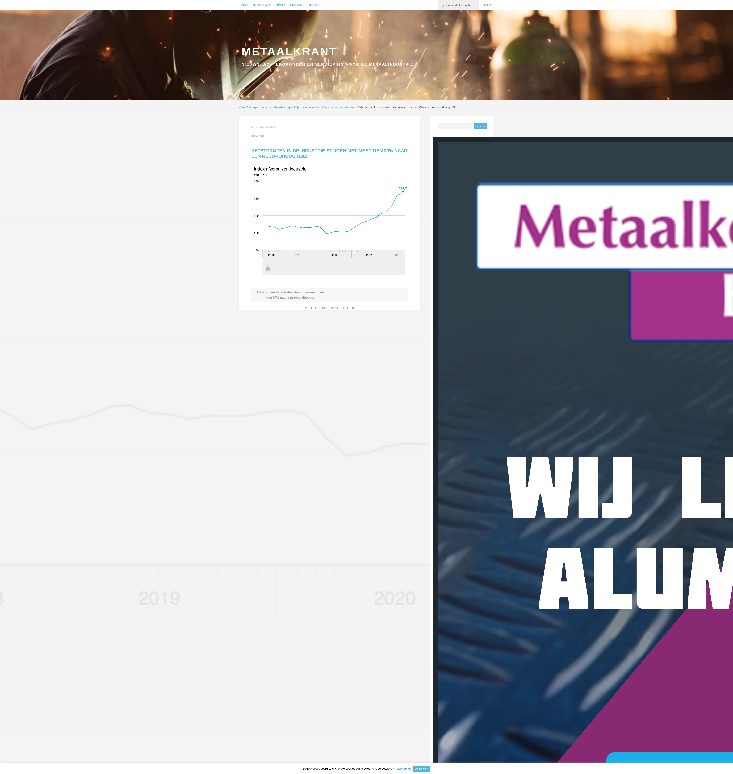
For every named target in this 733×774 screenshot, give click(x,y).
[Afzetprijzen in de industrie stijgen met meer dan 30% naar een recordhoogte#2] (329, 280)
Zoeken (487, 5)
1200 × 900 (339, 308)
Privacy (280, 5)
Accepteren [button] (421, 768)
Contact (313, 5)
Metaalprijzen (261, 5)
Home (244, 5)
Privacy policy (402, 768)
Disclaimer (296, 5)
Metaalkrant (289, 51)
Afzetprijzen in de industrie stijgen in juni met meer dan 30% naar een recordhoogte (302, 107)
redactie (258, 136)
